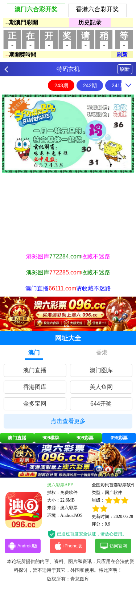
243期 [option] (61, 85)
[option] (68, 134)
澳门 (34, 352)
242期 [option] (90, 85)
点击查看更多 (68, 421)
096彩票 (119, 438)
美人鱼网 (101, 387)
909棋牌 (50, 438)
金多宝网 (34, 404)
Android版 (27, 545)
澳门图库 (101, 370)
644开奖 (101, 404)
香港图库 (34, 387)
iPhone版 (72, 545)
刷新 (125, 69)
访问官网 (118, 545)
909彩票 (85, 438)
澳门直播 (34, 370)
